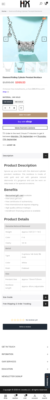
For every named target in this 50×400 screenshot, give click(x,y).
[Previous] (6, 39)
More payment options (25, 127)
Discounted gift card (14, 195)
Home (4, 11)
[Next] (44, 39)
